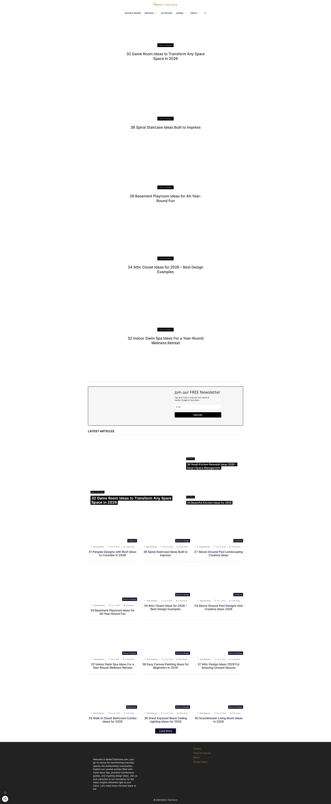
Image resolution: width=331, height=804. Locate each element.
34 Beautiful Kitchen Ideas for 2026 (209, 502)
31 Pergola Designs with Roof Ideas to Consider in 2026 (112, 553)
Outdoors (166, 13)
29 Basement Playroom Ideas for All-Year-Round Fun (113, 612)
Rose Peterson (98, 547)
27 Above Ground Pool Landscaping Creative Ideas (218, 553)
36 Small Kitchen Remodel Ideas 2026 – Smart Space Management (211, 466)
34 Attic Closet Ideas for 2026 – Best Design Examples (165, 607)
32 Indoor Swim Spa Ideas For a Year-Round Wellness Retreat (112, 666)
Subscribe (197, 415)
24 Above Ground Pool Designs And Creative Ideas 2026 (218, 607)
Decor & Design (133, 13)
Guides (179, 13)
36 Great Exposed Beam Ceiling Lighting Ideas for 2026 (165, 719)
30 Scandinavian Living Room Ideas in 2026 (219, 719)
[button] (205, 13)
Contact (197, 748)
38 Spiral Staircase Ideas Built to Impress (165, 127)
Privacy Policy (200, 762)
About (193, 13)
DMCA (196, 757)
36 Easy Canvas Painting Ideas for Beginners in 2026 (165, 666)
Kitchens (190, 459)
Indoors (149, 13)
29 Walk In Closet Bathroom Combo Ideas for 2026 (113, 719)
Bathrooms (131, 707)
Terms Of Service (202, 753)
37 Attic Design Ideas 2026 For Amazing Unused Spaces (219, 666)
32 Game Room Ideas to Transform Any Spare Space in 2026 (131, 500)
